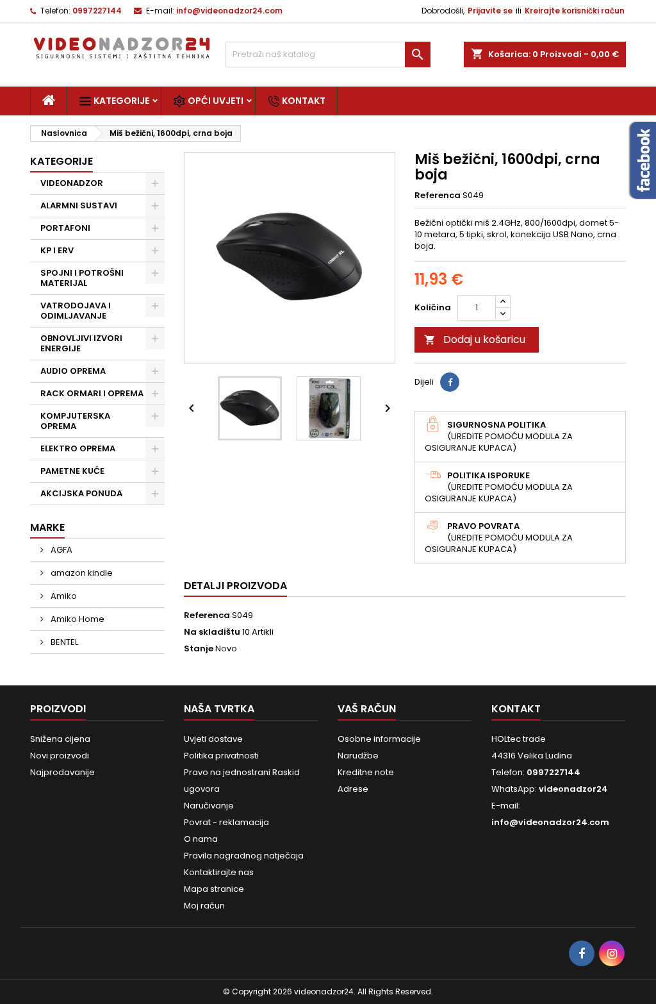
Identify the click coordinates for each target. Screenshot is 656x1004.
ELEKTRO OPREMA (77, 448)
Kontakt (302, 100)
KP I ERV (57, 250)
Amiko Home (76, 619)
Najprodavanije (62, 772)
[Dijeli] (449, 382)
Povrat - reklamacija (226, 822)
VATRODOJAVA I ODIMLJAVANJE (75, 310)
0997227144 (97, 10)
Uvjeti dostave (213, 739)
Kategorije (120, 100)
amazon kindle (81, 573)
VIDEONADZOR (71, 183)
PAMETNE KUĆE (72, 471)
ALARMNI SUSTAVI (78, 205)
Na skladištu (212, 632)
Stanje (198, 649)
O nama (201, 839)
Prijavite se (490, 10)
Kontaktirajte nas (219, 872)
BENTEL (63, 642)
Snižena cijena (60, 739)
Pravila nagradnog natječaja (244, 855)
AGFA (60, 550)
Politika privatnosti (221, 755)
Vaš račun (367, 708)
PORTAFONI (65, 228)
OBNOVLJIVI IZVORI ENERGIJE (81, 343)
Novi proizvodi (59, 755)
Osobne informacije (379, 739)
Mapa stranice (214, 889)
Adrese (353, 789)
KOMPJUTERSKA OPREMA (75, 421)
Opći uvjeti (214, 100)
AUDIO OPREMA (73, 371)
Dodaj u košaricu (474, 339)
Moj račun (204, 905)
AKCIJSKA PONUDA (81, 493)
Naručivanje (209, 805)
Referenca (437, 195)
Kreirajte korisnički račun (575, 10)
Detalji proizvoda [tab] (235, 585)
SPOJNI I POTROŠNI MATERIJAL (82, 278)
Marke (47, 527)
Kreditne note (366, 772)
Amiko (63, 596)
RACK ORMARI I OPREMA (92, 393)
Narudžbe (358, 755)
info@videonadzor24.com (229, 10)
